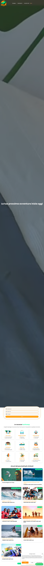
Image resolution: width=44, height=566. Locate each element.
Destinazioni (20, 3)
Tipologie (14, 3)
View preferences (39, 562)
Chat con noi (40, 564)
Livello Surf (9, 411)
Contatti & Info (26, 3)
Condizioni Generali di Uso (29, 564)
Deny (32, 562)
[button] (42, 553)
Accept (25, 562)
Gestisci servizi (24, 560)
